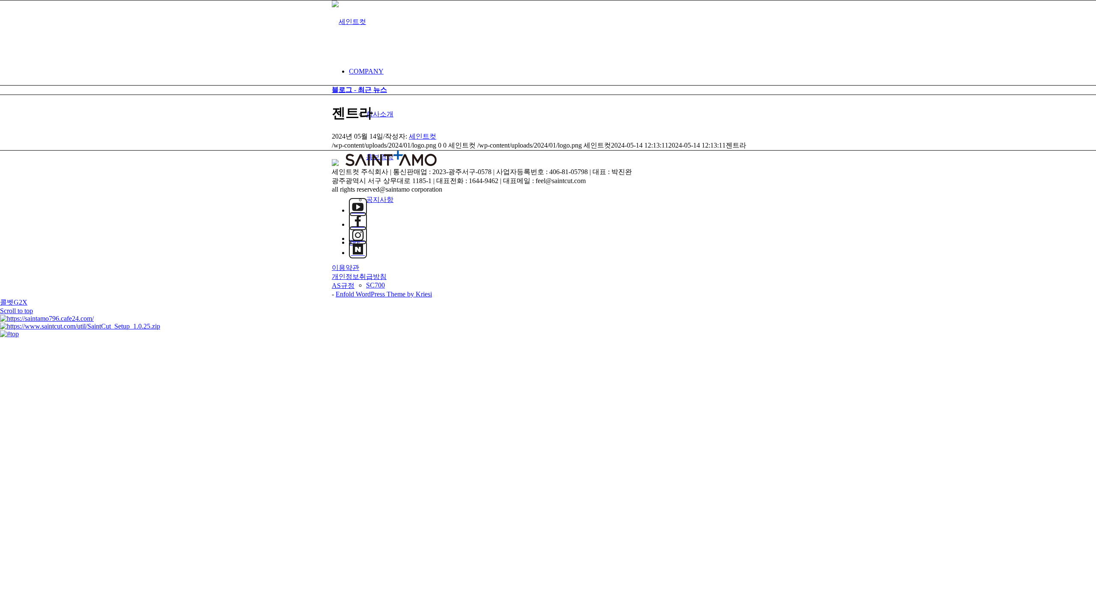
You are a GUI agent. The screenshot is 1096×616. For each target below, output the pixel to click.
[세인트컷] (349, 21)
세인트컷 (422, 136)
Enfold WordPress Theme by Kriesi (384, 294)
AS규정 (343, 285)
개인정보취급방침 (359, 276)
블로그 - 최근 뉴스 (359, 89)
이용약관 (345, 267)
